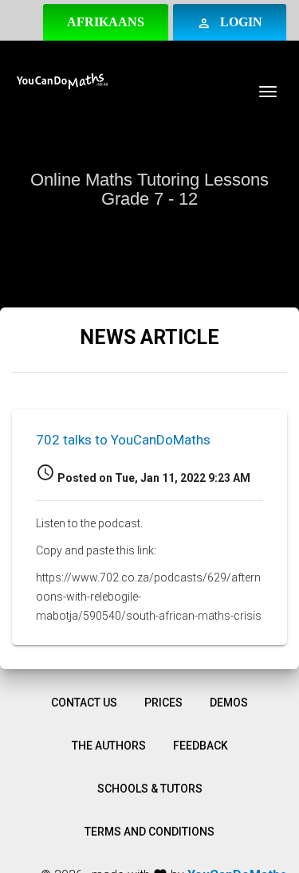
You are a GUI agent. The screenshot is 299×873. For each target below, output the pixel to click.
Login (229, 22)
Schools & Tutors (150, 788)
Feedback (200, 745)
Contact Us (84, 702)
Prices (163, 702)
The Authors (109, 745)
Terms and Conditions (149, 831)
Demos (229, 702)
